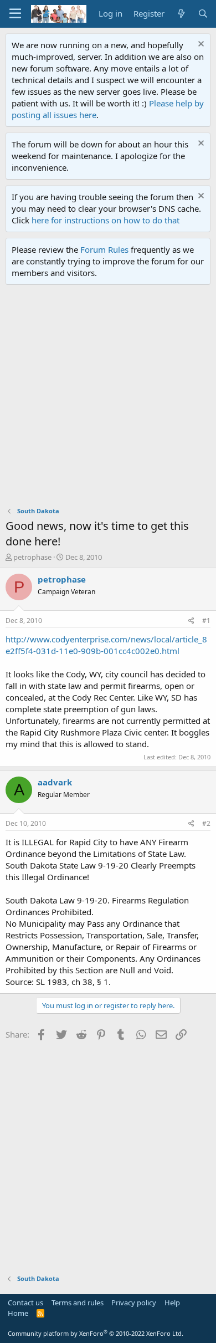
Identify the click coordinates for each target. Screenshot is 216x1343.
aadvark (55, 782)
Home (18, 1313)
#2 (206, 823)
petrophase (32, 557)
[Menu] (15, 14)
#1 (206, 620)
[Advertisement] (108, 398)
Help (172, 1303)
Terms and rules (78, 1303)
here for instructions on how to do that (105, 220)
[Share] (191, 621)
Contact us (25, 1303)
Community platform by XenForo (95, 1333)
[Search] (203, 13)
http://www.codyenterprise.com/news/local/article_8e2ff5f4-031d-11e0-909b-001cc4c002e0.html (106, 645)
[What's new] (181, 13)
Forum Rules (104, 249)
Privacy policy (133, 1303)
